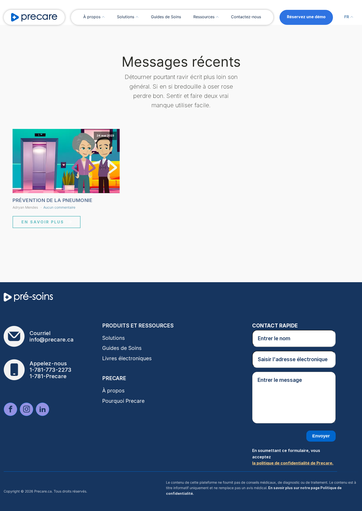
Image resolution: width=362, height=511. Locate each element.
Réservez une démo (306, 16)
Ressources (203, 16)
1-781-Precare (48, 376)
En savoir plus (42, 221)
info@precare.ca (52, 339)
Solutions (125, 16)
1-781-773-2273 (50, 370)
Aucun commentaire (59, 207)
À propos (91, 16)
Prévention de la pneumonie (52, 200)
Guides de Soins (166, 16)
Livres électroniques (127, 358)
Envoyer (321, 436)
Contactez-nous (246, 16)
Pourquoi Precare (123, 401)
